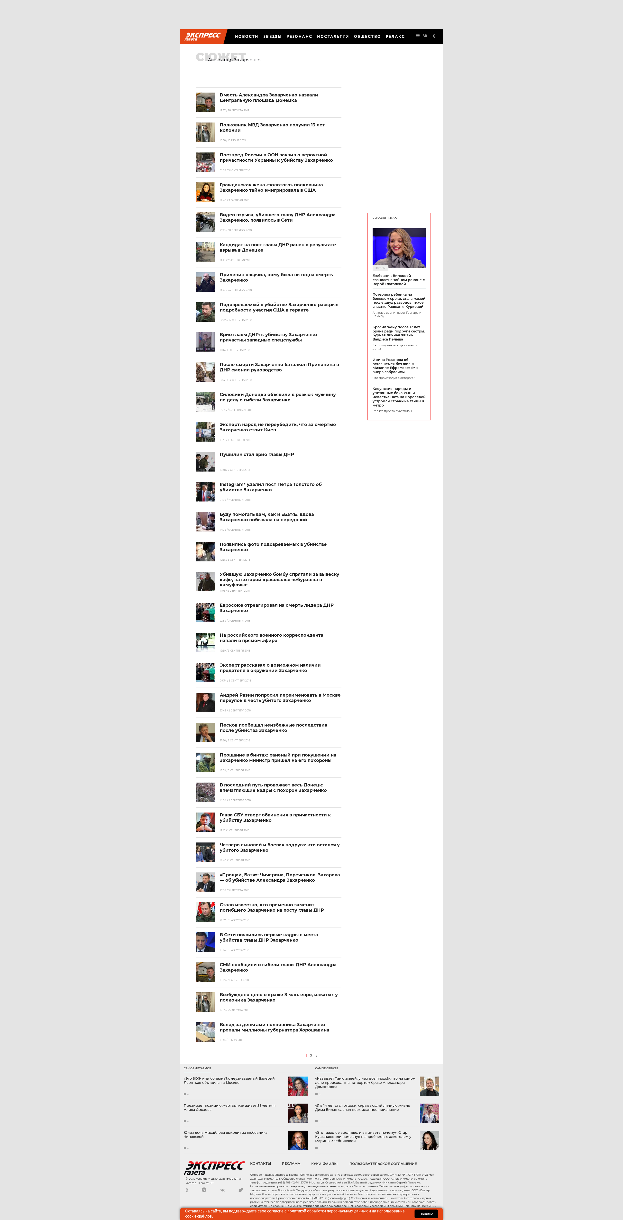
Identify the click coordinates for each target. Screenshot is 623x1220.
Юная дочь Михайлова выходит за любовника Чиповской (225, 1135)
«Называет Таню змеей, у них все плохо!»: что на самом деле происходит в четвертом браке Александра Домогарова (365, 1083)
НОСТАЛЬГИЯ (333, 36)
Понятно (426, 1214)
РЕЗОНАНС (299, 36)
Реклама (291, 1163)
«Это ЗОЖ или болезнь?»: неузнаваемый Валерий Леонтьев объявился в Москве (229, 1081)
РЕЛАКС (395, 36)
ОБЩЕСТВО (367, 36)
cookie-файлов (198, 1216)
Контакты (260, 1163)
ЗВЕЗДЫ (273, 36)
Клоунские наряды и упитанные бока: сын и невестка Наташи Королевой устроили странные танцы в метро (399, 397)
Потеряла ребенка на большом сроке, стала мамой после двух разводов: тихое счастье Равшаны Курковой (399, 301)
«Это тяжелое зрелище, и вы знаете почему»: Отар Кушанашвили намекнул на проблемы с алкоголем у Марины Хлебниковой (363, 1137)
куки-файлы (324, 1164)
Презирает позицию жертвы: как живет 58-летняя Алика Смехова (230, 1108)
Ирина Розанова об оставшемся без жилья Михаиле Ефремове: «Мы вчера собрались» (395, 366)
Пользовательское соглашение (383, 1164)
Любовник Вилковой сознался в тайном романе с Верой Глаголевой (399, 280)
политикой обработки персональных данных (327, 1211)
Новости (247, 36)
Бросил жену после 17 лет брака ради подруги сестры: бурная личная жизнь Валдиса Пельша (399, 333)
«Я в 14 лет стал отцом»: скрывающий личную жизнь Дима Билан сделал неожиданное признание (362, 1108)
